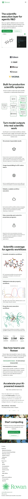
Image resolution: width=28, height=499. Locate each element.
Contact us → (17, 31)
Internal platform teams (9, 360)
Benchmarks (5, 468)
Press (3, 471)
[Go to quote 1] (12, 410)
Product (3, 446)
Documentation (5, 466)
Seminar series (5, 469)
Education (4, 457)
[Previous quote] (10, 410)
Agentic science (5, 455)
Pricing (3, 458)
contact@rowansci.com (7, 492)
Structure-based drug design (8, 452)
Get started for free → (14, 432)
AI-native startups (20, 360)
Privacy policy (5, 479)
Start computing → (7, 31)
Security (4, 480)
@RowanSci (4, 493)
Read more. (20, 402)
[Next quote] (18, 410)
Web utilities (5, 473)
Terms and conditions (7, 477)
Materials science (6, 453)
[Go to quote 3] (15, 410)
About (3, 464)
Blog (3, 462)
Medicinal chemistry (6, 450)
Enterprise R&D (14, 363)
